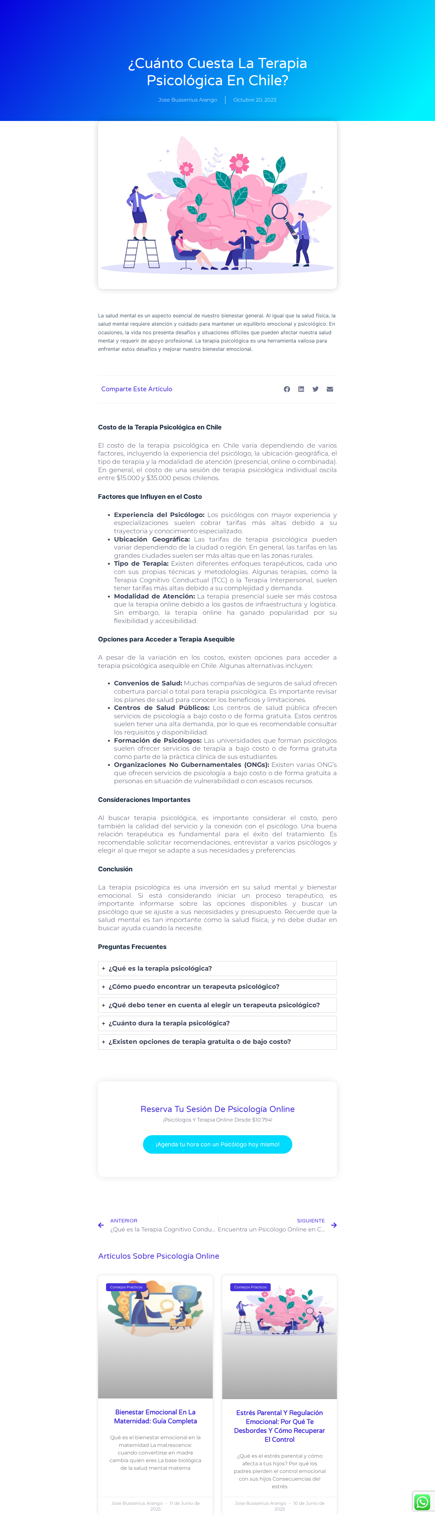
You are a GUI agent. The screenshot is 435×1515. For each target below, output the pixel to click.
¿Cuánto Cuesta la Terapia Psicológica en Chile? (217, 72)
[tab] (217, 968)
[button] (287, 389)
